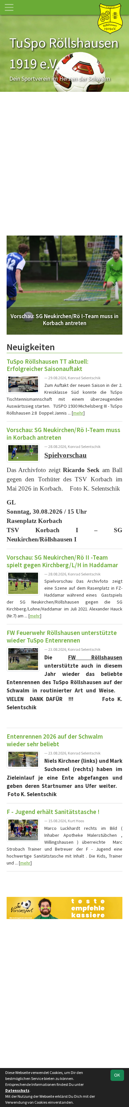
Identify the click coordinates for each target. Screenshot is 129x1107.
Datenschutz (17, 1090)
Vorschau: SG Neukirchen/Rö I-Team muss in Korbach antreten (63, 433)
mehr (78, 413)
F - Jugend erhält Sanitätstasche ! (53, 812)
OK (117, 1075)
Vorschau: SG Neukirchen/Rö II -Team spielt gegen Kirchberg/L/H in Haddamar (62, 561)
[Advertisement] (64, 165)
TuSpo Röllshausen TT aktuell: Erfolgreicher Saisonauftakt (47, 365)
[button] (15, 285)
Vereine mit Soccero (64, 880)
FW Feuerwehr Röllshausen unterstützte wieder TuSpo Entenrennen (62, 636)
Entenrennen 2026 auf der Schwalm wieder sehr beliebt (55, 740)
